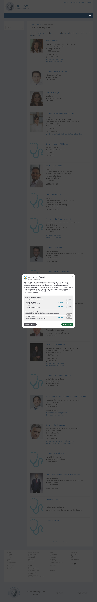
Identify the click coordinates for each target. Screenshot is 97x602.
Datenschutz (37, 279)
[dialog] (48, 301)
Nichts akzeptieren (30, 324)
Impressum (30, 279)
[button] (67, 300)
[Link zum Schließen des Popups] (72, 276)
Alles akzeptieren (67, 324)
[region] (48, 308)
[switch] (69, 299)
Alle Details (60, 303)
